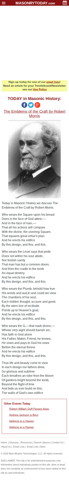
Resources (26, 442)
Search (37, 442)
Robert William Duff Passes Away (29, 408)
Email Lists (19, 446)
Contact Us (57, 442)
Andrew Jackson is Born (23, 414)
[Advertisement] (34, 44)
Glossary (14, 442)
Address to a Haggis (21, 421)
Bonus (46, 442)
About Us (6, 446)
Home (4, 442)
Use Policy (40, 89)
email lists (53, 81)
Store (42, 446)
